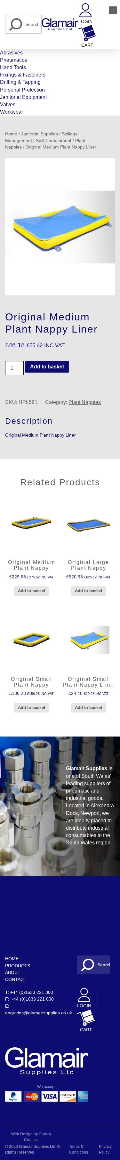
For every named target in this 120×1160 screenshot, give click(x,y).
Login (85, 21)
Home (11, 134)
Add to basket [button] (31, 590)
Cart (87, 45)
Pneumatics (13, 60)
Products (17, 965)
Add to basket (47, 366)
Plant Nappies (84, 402)
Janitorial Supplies (39, 134)
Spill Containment (53, 140)
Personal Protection (22, 90)
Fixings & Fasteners (22, 74)
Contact (16, 979)
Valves (7, 104)
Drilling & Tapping (20, 82)
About (12, 972)
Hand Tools (13, 67)
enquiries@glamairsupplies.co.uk (38, 1012)
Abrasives (11, 52)
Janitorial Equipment (23, 97)
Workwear (11, 112)
